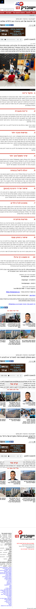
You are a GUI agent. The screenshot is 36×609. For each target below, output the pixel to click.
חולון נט (10, 603)
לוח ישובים (9, 549)
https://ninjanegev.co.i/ (13, 292)
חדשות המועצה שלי (19, 12)
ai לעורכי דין (2, 563)
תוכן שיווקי (31, 15)
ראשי (33, 12)
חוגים (10, 550)
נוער (10, 547)
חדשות (28, 12)
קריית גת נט (9, 602)
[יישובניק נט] (24, 539)
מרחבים (6, 541)
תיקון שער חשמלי (8, 571)
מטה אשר (5, 539)
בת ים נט (10, 597)
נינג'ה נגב (32, 295)
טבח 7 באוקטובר (8, 585)
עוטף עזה (8, 12)
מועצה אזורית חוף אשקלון (6, 590)
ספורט (10, 555)
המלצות (5, 559)
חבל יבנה (8, 538)
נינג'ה (31, 43)
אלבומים (2, 548)
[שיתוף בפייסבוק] (11, 25)
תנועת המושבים (8, 569)
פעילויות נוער (9, 548)
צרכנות (25, 19)
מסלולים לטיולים (8, 578)
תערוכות (10, 546)
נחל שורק (5, 535)
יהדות (10, 565)
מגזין (10, 551)
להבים (10, 536)
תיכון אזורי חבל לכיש (7, 568)
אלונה (10, 539)
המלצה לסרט (9, 574)
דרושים (6, 550)
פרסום (10, 604)
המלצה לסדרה (8, 575)
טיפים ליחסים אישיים (7, 576)
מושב (10, 586)
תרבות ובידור (8, 544)
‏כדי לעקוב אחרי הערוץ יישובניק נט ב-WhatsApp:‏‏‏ (21, 304)
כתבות (10, 545)
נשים (10, 558)
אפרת (3, 538)
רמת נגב (5, 536)
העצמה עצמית (8, 577)
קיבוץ (10, 587)
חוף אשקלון (9, 542)
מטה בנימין (5, 537)
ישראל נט (9, 596)
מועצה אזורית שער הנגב (6, 594)
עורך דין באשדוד (8, 601)
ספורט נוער (9, 556)
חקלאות (5, 566)
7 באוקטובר (9, 584)
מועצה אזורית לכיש (7, 593)
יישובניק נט (31, 19)
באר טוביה (4, 534)
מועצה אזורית (8, 588)
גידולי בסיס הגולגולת (28, 460)
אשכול (10, 534)
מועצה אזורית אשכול (7, 591)
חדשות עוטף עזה (8, 589)
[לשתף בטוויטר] (7, 25)
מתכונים (5, 552)
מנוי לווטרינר (30, 379)
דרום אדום (9, 563)
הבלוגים (5, 565)
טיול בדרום (9, 581)
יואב (11, 541)
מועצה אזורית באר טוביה (6, 592)
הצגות (5, 545)
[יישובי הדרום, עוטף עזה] (25, 11)
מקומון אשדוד (9, 595)
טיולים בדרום (9, 579)
